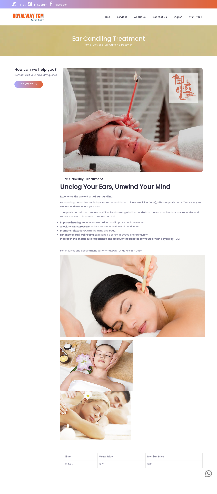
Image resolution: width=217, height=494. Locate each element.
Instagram (40, 4)
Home (106, 17)
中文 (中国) (195, 17)
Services (122, 17)
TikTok (22, 4)
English (178, 17)
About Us (140, 17)
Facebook (60, 4)
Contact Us (159, 17)
